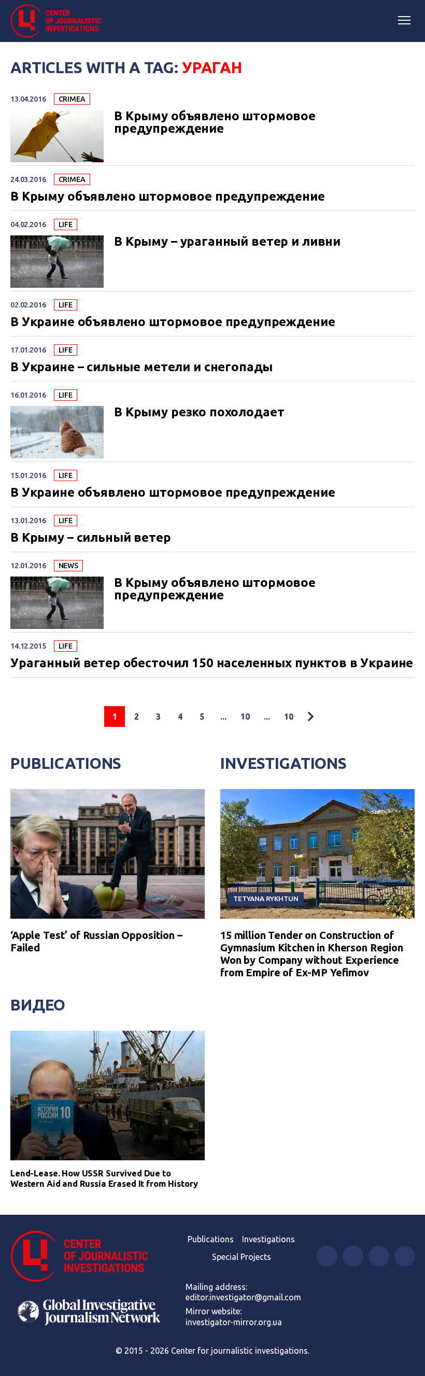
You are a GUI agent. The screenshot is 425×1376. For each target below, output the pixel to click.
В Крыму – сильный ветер (90, 537)
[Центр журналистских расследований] (59, 21)
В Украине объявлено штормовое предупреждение (172, 322)
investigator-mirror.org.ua (234, 1322)
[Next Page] (310, 716)
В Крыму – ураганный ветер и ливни (227, 241)
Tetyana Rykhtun (266, 898)
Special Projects (241, 1256)
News (68, 565)
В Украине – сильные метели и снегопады (141, 367)
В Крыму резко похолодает (199, 412)
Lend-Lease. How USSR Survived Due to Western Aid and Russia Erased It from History (104, 1178)
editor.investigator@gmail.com (243, 1297)
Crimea (72, 99)
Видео (37, 1005)
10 (245, 716)
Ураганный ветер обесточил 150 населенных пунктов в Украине (211, 663)
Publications (65, 763)
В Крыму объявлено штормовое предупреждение (215, 122)
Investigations (283, 763)
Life (66, 224)
